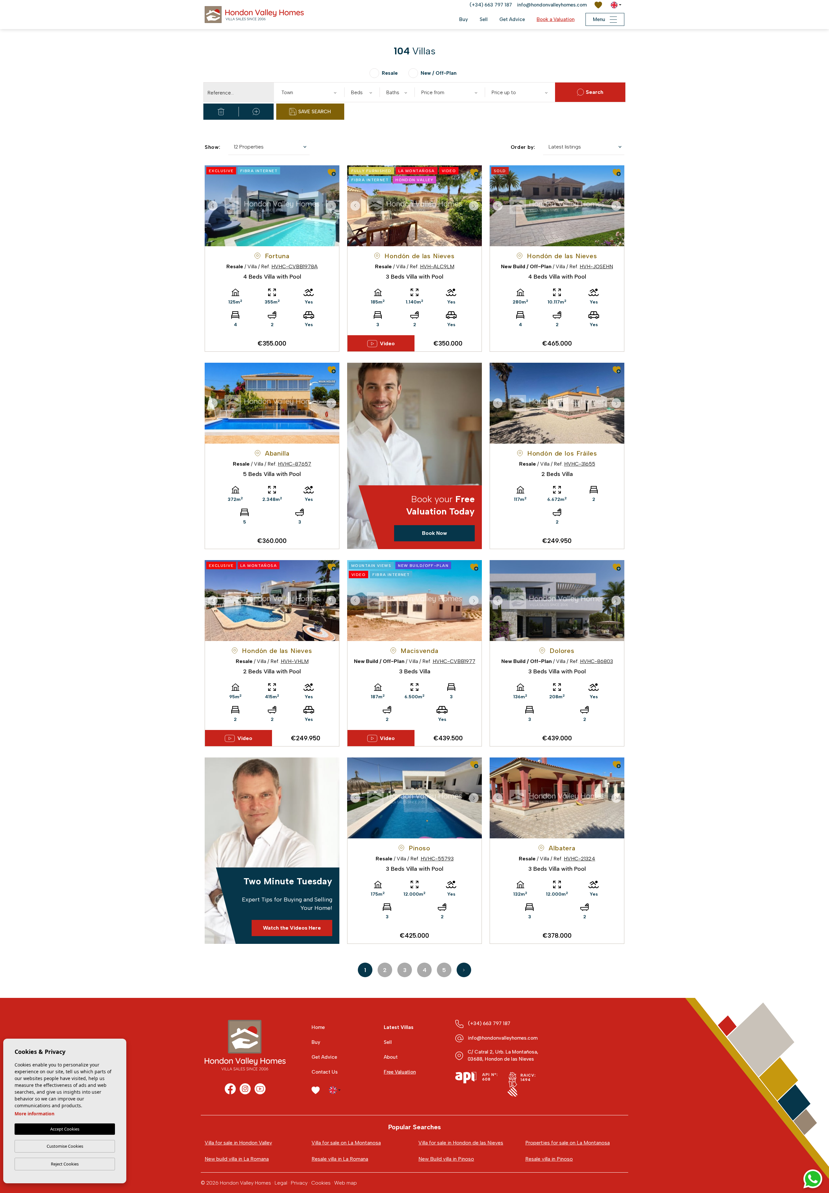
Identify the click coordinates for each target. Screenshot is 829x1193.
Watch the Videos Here (292, 928)
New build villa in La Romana (237, 1159)
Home (318, 1027)
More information (34, 1113)
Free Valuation (400, 1072)
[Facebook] (230, 1088)
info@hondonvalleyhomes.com (552, 5)
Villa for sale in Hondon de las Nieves (460, 1143)
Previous (211, 205)
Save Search (314, 112)
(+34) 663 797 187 (491, 5)
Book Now (434, 533)
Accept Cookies (64, 1129)
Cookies (321, 1183)
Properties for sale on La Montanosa (567, 1143)
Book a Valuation (555, 19)
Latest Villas (399, 1027)
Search (594, 92)
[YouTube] (260, 1088)
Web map (345, 1183)
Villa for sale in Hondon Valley (238, 1143)
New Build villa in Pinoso (446, 1159)
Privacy (299, 1183)
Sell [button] (484, 19)
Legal (281, 1183)
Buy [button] (463, 19)
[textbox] (310, 92)
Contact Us (325, 1072)
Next (332, 205)
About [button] (391, 1057)
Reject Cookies (65, 1164)
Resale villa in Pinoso (549, 1159)
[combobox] (309, 92)
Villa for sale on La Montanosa (346, 1143)
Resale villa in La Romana (340, 1159)
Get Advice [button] (512, 19)
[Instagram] (245, 1088)
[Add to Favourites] (331, 172)
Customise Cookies (65, 1146)
